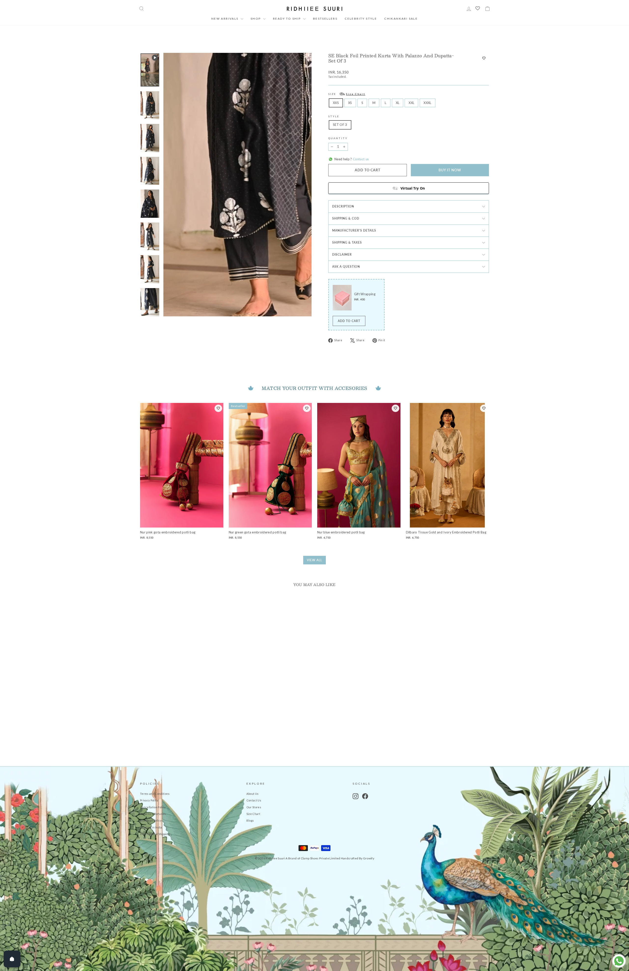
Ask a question (346, 266)
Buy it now (450, 170)
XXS (336, 103)
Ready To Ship (287, 18)
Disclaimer (342, 254)
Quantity (338, 138)
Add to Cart (349, 321)
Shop (256, 18)
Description (343, 206)
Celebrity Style (361, 18)
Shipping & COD (345, 218)
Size (346, 93)
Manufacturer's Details (354, 230)
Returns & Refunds (153, 813)
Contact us (360, 159)
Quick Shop (181, 718)
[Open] (12, 959)
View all (314, 560)
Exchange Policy (151, 820)
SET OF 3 (340, 125)
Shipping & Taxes (347, 242)
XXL (411, 103)
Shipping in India (151, 827)
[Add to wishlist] (484, 58)
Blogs (250, 820)
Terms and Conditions (155, 793)
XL (398, 103)
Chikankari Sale (401, 18)
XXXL (427, 103)
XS (350, 103)
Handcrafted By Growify (357, 858)
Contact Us (253, 800)
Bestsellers (325, 18)
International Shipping (155, 834)
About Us (252, 793)
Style (334, 116)
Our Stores (253, 807)
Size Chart (253, 813)
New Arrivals (225, 18)
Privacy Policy (149, 800)
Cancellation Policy (153, 807)
